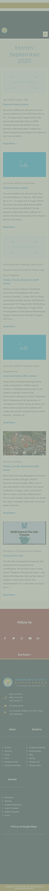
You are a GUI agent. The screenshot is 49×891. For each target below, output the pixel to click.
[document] (24, 445)
